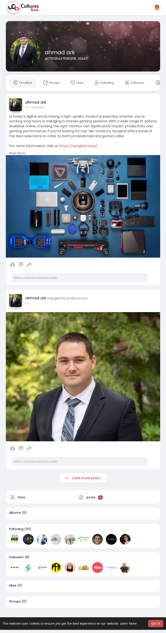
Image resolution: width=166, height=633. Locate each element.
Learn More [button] (128, 623)
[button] (157, 7)
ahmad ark (60, 52)
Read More (17, 153)
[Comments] (21, 264)
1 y (26, 107)
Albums (15, 512)
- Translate (36, 107)
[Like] (21, 264)
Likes (12, 585)
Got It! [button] (155, 623)
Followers (16, 557)
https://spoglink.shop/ (78, 145)
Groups (15, 601)
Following (16, 529)
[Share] (29, 264)
